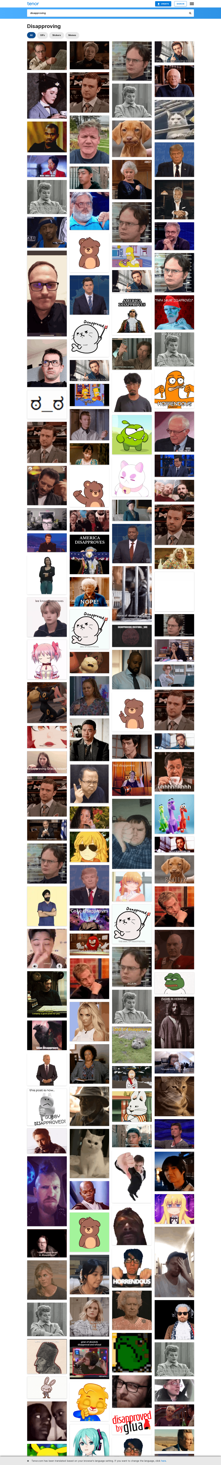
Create (165, 4)
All (31, 35)
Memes (72, 35)
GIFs (42, 35)
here (163, 1460)
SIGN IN (180, 4)
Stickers (56, 35)
